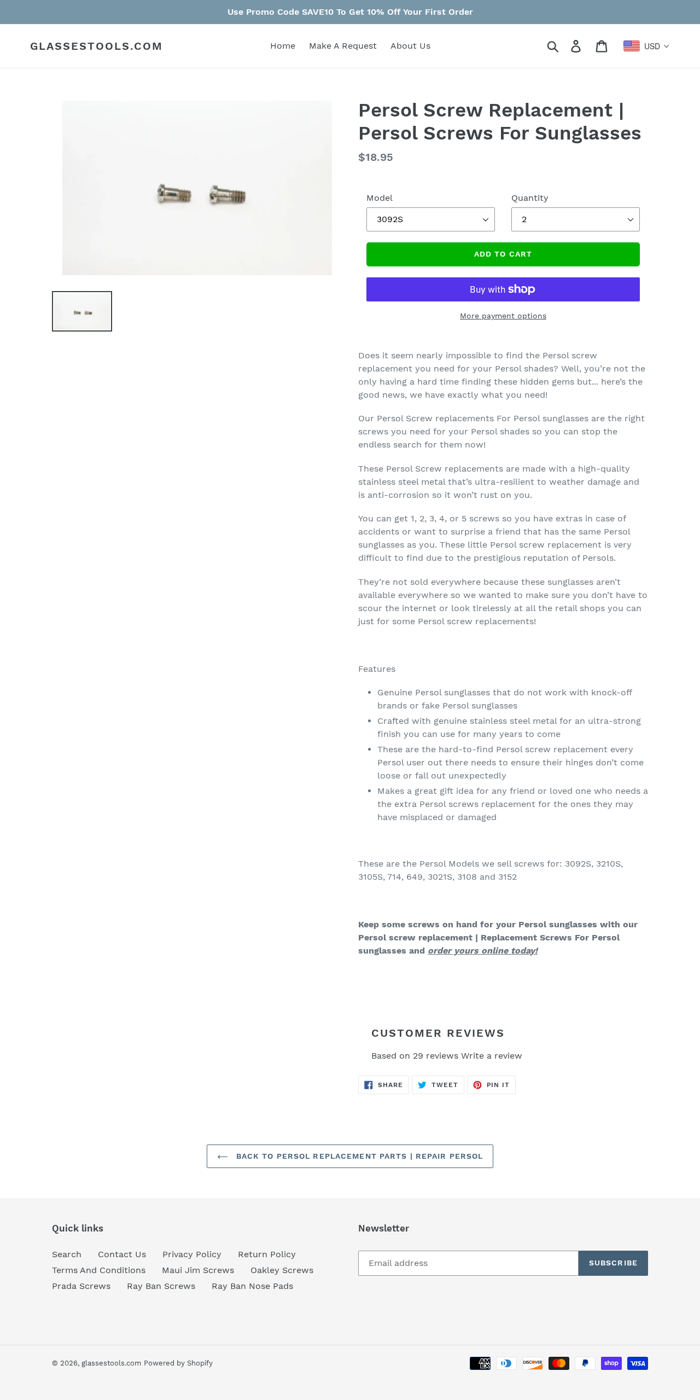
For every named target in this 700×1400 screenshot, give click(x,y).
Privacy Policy (191, 1254)
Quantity (530, 198)
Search (66, 1254)
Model (379, 198)
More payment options (503, 315)
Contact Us (122, 1254)
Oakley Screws (281, 1270)
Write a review (491, 1055)
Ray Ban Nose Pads (252, 1286)
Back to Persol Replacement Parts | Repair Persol (358, 1156)
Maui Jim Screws (198, 1270)
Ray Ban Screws (161, 1286)
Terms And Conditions (98, 1270)
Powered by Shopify (178, 1363)
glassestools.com (96, 46)
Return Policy (267, 1254)
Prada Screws (81, 1286)
